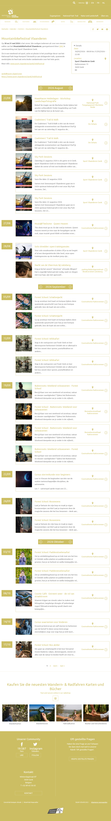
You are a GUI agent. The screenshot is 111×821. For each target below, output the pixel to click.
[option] (15, 714)
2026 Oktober (70, 287)
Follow (35, 755)
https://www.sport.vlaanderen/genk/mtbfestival (22, 77)
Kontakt (28, 793)
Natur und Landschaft (89, 16)
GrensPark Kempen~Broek (12, 802)
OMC (61, 46)
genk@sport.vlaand (10, 74)
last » (62, 666)
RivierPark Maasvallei (31, 802)
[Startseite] (10, 13)
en (92, 3)
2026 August (55, 88)
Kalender (13, 29)
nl (103, 3)
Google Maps (105, 58)
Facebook (93, 29)
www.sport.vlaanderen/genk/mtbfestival (27, 64)
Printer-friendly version (107, 29)
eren (12, 74)
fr (98, 3)
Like (21, 755)
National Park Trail (70, 16)
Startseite (5, 29)
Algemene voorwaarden (99, 802)
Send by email (102, 29)
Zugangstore (55, 16)
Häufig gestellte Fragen (82, 759)
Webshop (81, 3)
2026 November (70, 542)
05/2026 (21, 29)
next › (55, 666)
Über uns (104, 16)
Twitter (98, 29)
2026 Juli (40, 88)
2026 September (70, 88)
